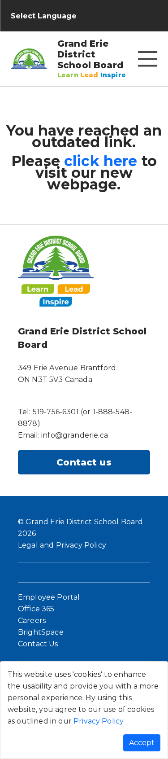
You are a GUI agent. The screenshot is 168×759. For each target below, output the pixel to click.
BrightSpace (41, 632)
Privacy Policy (98, 721)
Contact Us (38, 644)
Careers (32, 620)
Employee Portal (49, 597)
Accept (142, 742)
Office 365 (36, 609)
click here (101, 161)
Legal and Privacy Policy (62, 545)
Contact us (84, 462)
